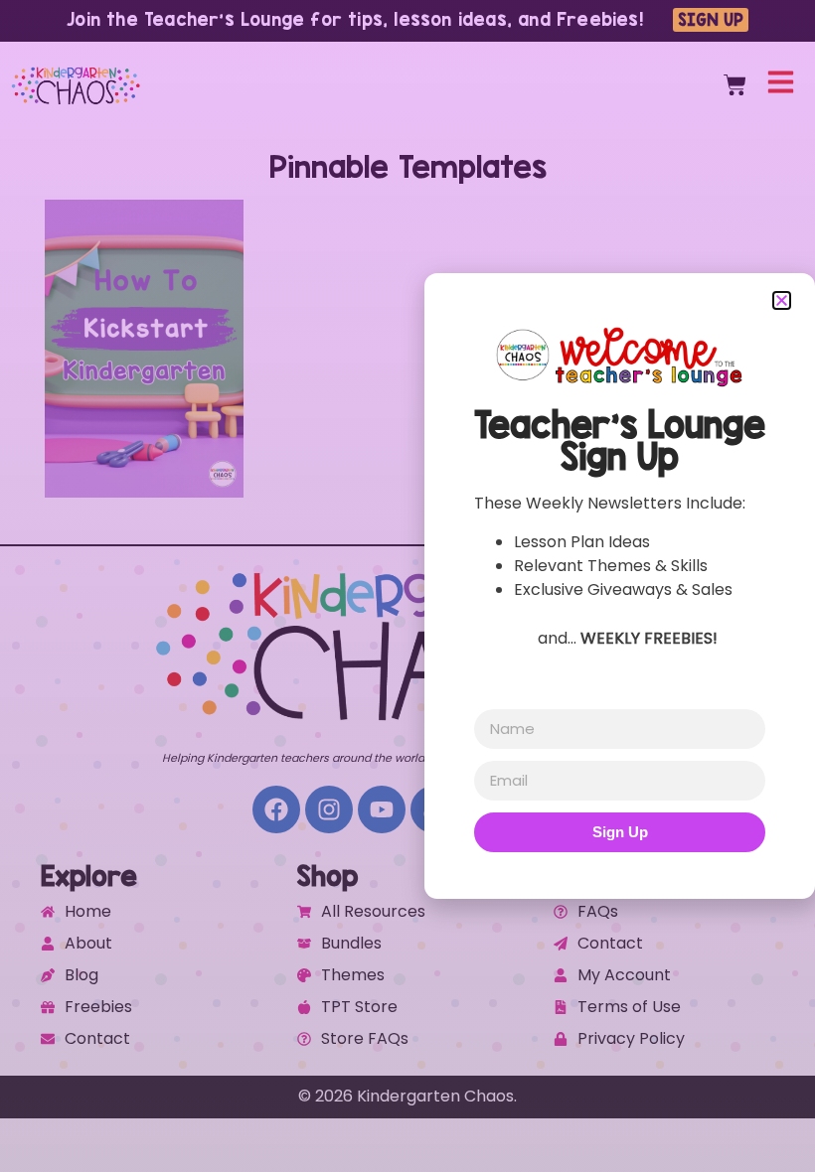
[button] (781, 300)
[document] (407, 586)
